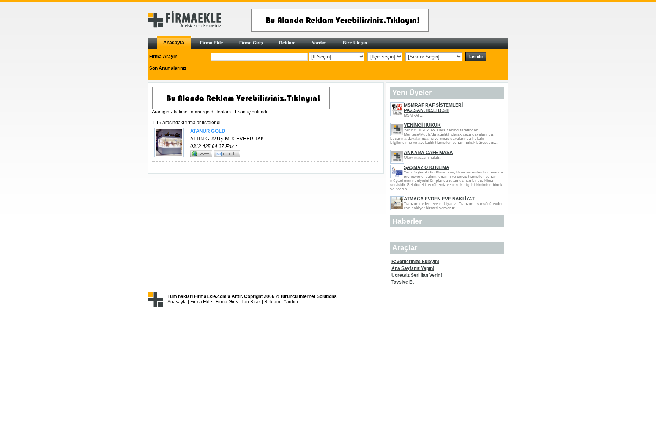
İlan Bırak (251, 301)
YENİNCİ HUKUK (422, 125)
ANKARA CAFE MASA (428, 152)
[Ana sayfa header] (340, 30)
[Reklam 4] (241, 107)
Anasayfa (177, 301)
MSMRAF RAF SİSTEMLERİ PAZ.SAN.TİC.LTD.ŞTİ (433, 107)
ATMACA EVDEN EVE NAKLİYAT (439, 199)
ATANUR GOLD (207, 131)
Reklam (272, 301)
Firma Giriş (227, 301)
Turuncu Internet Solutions (308, 296)
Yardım (291, 301)
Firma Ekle (201, 301)
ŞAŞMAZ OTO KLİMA (426, 167)
